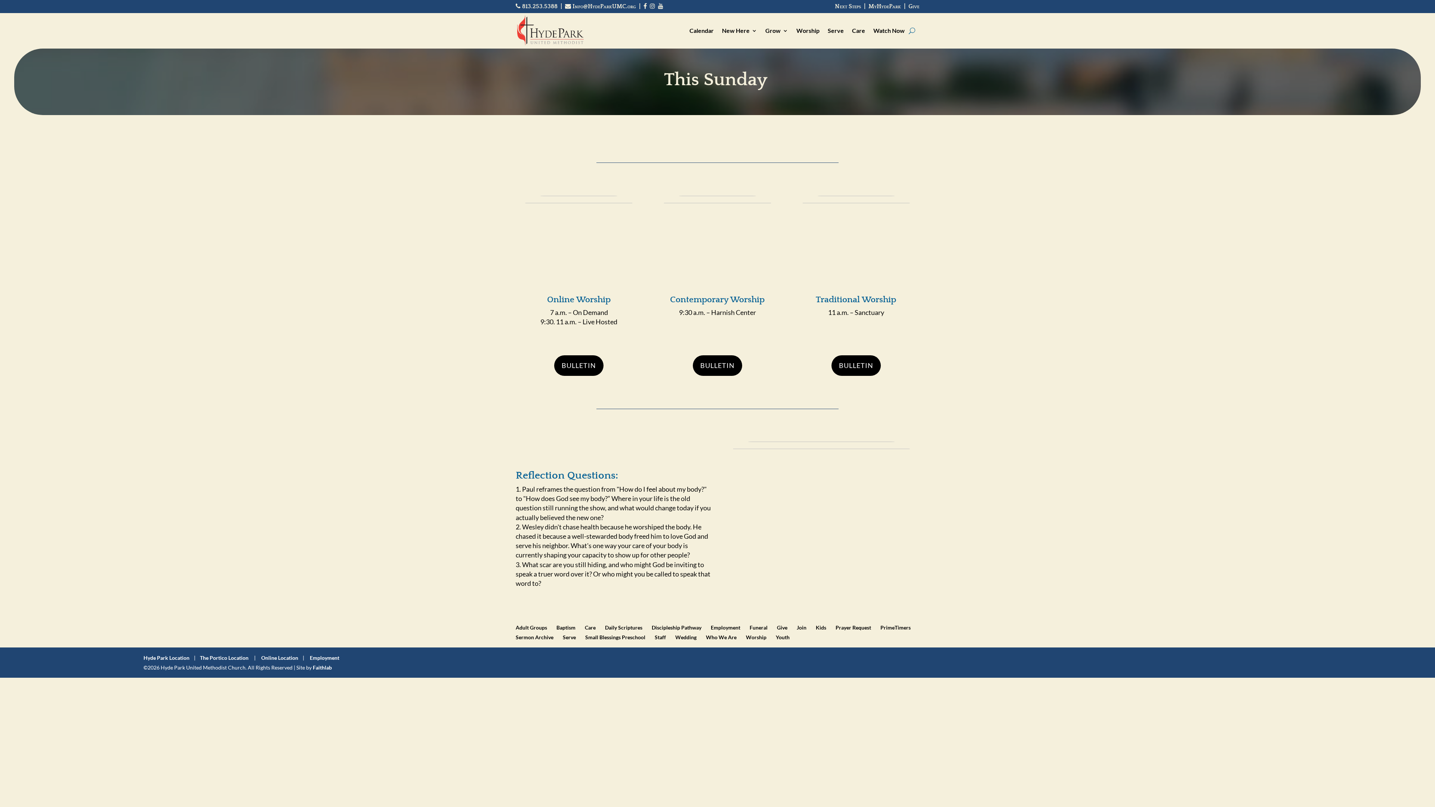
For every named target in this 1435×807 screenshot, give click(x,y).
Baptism (565, 627)
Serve (836, 30)
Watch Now (889, 30)
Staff (660, 637)
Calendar (701, 30)
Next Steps (848, 6)
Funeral (759, 627)
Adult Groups (531, 627)
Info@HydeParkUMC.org (603, 6)
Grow (773, 30)
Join (801, 627)
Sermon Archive (534, 637)
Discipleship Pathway (676, 627)
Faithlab (322, 667)
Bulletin (579, 365)
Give (913, 6)
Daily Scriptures (623, 627)
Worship (808, 30)
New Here (736, 30)
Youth (783, 637)
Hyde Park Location (166, 658)
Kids (821, 627)
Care (858, 30)
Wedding (686, 637)
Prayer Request (853, 627)
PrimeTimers (895, 627)
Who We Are (721, 637)
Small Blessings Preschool (615, 637)
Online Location (279, 658)
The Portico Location (224, 658)
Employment (725, 627)
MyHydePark (884, 6)
